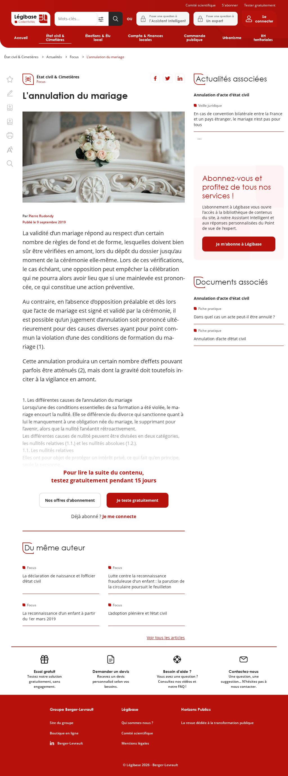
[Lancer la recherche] (116, 19)
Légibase (130, 709)
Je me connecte (119, 516)
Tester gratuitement (259, 5)
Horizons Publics (196, 709)
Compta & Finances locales (145, 37)
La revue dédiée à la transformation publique (217, 723)
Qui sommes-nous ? (137, 723)
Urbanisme (231, 37)
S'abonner (230, 5)
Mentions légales (135, 743)
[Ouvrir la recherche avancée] (103, 19)
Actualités (54, 57)
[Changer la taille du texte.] (9, 149)
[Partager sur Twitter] (167, 78)
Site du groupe (61, 723)
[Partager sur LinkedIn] (180, 78)
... (199, 137)
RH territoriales (263, 37)
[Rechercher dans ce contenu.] (9, 163)
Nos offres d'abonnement (70, 500)
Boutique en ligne (64, 733)
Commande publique (194, 37)
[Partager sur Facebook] (155, 78)
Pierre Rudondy (41, 216)
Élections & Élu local (98, 37)
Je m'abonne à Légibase (239, 244)
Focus (74, 57)
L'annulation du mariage (105, 57)
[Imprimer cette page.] (9, 135)
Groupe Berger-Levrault (71, 709)
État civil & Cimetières (55, 37)
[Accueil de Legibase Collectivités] (30, 19)
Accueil (21, 37)
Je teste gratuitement (137, 500)
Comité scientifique (201, 5)
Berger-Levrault (70, 743)
